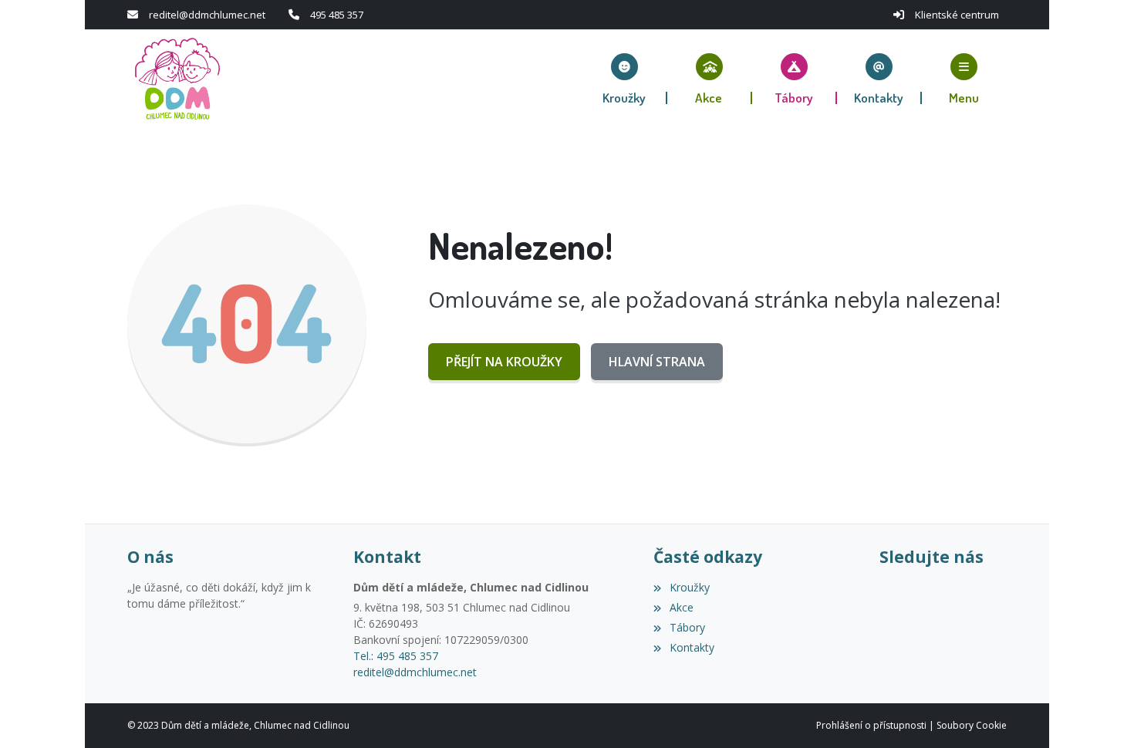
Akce (681, 607)
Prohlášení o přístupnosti (871, 725)
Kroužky (689, 587)
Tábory (687, 627)
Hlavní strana (657, 361)
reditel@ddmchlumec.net (207, 15)
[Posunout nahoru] (1099, 713)
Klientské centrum (957, 15)
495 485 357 (336, 15)
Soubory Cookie (972, 725)
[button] (964, 78)
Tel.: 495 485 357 (395, 656)
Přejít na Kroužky (504, 361)
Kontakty (692, 647)
